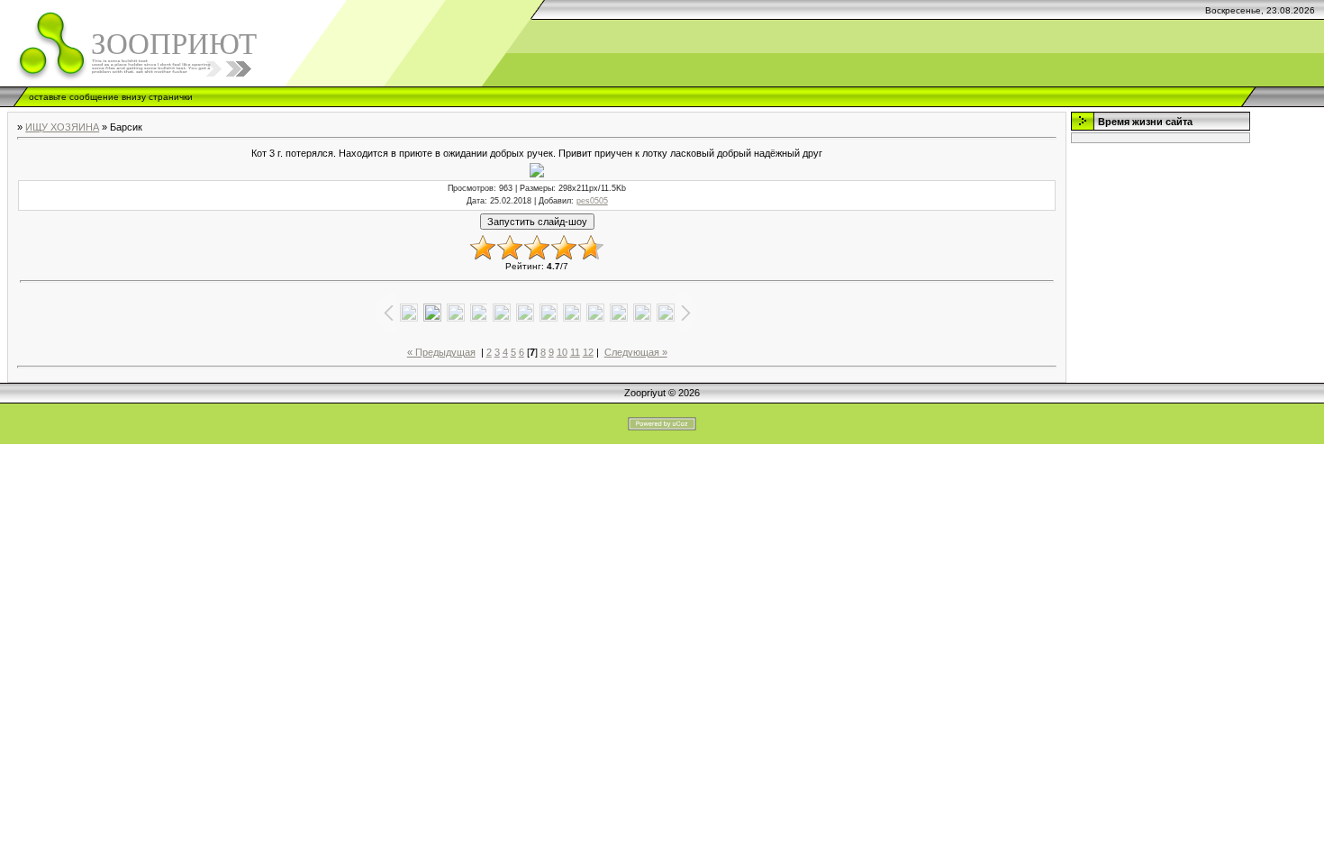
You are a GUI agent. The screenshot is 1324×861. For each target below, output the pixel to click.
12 (588, 352)
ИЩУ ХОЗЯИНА (62, 127)
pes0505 (592, 200)
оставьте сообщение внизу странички (111, 97)
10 (562, 352)
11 (575, 352)
